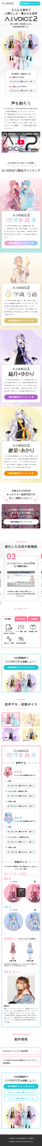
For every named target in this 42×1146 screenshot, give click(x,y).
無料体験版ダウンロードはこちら (20, 667)
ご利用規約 (11, 1138)
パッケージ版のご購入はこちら (20, 1098)
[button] (15, 608)
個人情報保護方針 (22, 1138)
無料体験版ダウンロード (20, 243)
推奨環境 (31, 1138)
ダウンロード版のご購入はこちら (20, 1092)
